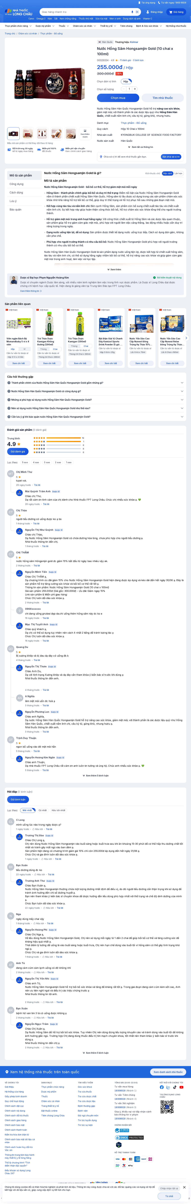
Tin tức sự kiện (85, 1125)
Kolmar (134, 42)
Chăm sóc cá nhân (27, 33)
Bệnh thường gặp (86, 1106)
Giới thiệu (9, 1087)
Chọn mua (118, 98)
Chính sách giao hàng (15, 1120)
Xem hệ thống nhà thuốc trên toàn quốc (44, 1072)
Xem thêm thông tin (29, 291)
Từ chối (169, 1196)
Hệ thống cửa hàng (14, 1091)
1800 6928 (180, 2)
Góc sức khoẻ (85, 1087)
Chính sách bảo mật (14, 1125)
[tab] (13, 349)
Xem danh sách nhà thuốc (168, 1072)
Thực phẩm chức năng (52, 1087)
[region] (49, 82)
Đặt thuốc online (49, 1110)
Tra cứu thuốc (85, 1091)
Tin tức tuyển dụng (87, 1120)
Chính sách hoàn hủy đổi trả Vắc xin (19, 1148)
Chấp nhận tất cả (169, 1188)
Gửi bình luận (18, 799)
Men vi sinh (115, 18)
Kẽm (50, 18)
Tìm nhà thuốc (163, 98)
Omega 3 (40, 18)
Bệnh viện (83, 1110)
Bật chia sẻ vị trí (171, 156)
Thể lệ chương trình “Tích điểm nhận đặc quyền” (17, 1164)
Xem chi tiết (19, 363)
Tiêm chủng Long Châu (53, 1115)
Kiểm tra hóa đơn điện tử (17, 1134)
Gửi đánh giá (18, 451)
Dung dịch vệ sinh (132, 18)
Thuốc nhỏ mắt (86, 18)
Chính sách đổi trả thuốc (17, 1115)
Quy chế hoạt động (14, 1101)
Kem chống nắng (68, 18)
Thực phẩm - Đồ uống (51, 33)
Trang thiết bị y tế (50, 1106)
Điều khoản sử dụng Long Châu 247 (17, 1172)
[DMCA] (129, 1138)
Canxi (31, 18)
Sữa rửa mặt (101, 18)
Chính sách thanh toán (16, 1130)
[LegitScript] (129, 1145)
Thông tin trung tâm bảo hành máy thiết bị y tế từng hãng (19, 1156)
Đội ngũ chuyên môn (88, 1115)
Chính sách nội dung (15, 1110)
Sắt (55, 18)
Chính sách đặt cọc (14, 1106)
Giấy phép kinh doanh (16, 1096)
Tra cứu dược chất (87, 1096)
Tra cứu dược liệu (86, 1101)
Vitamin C (147, 18)
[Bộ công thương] (121, 1130)
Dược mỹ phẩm (48, 1091)
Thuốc (44, 1096)
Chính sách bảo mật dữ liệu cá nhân (20, 1141)
